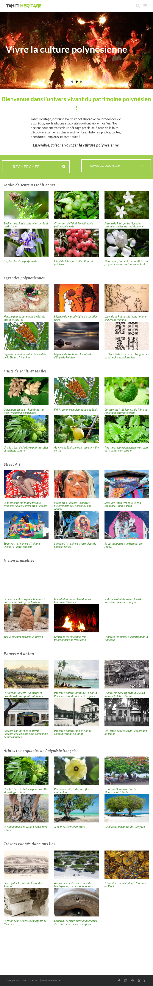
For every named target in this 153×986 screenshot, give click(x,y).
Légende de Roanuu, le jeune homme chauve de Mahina (125, 318)
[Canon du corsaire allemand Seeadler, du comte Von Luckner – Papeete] (76, 902)
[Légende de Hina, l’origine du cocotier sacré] (76, 298)
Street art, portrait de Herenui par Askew (123, 545)
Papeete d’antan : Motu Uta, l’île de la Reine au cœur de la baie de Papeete (75, 694)
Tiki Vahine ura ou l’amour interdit (23, 636)
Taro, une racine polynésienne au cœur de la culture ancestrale (126, 449)
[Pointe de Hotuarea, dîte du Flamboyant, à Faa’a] (126, 771)
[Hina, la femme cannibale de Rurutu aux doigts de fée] (26, 298)
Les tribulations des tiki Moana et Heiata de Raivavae (73, 600)
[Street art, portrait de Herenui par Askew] (126, 525)
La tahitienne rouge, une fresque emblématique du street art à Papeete (25, 504)
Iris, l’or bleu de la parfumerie (20, 261)
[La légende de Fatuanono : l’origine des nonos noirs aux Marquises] (126, 336)
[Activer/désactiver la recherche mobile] (138, 6)
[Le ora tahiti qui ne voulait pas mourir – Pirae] (26, 808)
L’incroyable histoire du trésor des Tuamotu (23, 884)
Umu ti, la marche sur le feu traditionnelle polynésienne (70, 638)
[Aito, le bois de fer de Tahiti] (76, 808)
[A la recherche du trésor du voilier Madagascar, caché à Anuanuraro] (76, 865)
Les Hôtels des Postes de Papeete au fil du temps (126, 732)
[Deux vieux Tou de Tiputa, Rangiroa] (126, 808)
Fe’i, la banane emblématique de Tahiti (76, 409)
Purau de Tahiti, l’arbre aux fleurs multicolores (73, 790)
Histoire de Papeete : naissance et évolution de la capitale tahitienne (23, 694)
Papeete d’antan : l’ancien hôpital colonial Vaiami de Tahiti (73, 732)
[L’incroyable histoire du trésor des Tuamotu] (26, 865)
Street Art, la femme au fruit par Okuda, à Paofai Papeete (22, 545)
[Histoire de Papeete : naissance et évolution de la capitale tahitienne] (26, 674)
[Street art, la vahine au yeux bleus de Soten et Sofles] (76, 525)
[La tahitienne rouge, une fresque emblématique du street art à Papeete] (26, 484)
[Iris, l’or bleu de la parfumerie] (26, 243)
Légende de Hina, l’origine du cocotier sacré (75, 318)
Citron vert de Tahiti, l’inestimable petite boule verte (73, 225)
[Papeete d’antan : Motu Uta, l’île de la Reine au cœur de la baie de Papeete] (76, 674)
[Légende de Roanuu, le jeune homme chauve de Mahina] (126, 298)
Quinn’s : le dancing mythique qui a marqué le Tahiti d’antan (124, 694)
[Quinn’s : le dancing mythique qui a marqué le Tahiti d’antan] (126, 674)
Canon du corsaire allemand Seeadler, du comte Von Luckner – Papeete (76, 922)
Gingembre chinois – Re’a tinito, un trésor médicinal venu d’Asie (24, 411)
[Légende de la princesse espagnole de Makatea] (26, 902)
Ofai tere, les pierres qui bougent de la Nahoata (126, 638)
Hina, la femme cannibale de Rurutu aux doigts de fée (24, 318)
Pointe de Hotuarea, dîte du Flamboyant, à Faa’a (120, 790)
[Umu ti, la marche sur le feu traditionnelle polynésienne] (76, 618)
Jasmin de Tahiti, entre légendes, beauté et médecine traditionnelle (123, 225)
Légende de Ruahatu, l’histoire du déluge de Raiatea (73, 355)
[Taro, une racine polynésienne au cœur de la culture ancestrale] (126, 429)
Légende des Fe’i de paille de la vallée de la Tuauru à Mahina (25, 355)
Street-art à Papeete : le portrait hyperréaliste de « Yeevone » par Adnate (72, 506)
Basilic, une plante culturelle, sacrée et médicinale (26, 225)
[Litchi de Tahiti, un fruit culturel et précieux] (76, 243)
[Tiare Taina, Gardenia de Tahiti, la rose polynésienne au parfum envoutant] (126, 243)
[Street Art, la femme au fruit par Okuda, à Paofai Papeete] (26, 525)
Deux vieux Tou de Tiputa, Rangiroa (124, 826)
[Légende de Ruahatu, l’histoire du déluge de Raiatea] (76, 336)
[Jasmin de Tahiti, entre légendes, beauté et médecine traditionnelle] (126, 205)
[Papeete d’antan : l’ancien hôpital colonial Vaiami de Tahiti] (76, 712)
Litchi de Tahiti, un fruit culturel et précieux (73, 262)
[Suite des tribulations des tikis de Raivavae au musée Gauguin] (126, 580)
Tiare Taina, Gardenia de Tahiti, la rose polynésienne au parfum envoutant (126, 262)
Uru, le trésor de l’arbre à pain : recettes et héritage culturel (26, 449)
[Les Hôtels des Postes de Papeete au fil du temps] (126, 712)
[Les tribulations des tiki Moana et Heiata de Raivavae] (76, 580)
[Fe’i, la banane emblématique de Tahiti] (76, 391)
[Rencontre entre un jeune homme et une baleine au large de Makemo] (26, 580)
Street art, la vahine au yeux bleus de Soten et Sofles (75, 545)
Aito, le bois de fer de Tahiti (69, 826)
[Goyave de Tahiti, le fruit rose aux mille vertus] (76, 429)
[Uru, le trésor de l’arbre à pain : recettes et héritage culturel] (26, 429)
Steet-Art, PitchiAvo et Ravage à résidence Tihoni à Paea (122, 504)
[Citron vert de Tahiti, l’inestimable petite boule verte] (76, 205)
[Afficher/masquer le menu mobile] (145, 6)
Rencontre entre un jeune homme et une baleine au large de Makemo (24, 600)
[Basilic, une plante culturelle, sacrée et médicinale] (26, 205)
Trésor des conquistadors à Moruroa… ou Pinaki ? (126, 884)
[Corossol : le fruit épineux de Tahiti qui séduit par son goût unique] (126, 391)
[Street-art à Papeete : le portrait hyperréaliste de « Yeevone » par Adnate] (76, 484)
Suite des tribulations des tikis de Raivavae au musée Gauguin (123, 600)
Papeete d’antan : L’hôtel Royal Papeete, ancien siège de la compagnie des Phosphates (26, 734)
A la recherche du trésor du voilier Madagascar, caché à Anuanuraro (73, 884)
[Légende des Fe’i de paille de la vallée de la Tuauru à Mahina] (26, 336)
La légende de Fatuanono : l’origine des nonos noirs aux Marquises (126, 355)
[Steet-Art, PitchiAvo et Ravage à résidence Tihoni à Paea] (126, 484)
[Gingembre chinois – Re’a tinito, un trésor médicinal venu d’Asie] (26, 391)
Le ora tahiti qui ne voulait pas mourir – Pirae (25, 828)
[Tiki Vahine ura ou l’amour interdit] (26, 618)
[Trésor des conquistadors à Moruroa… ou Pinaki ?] (126, 865)
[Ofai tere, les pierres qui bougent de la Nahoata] (126, 618)
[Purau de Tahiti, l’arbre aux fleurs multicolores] (76, 771)
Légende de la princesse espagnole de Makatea (25, 922)
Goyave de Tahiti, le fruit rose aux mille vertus (76, 449)
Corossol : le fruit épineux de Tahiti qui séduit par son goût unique (126, 411)
